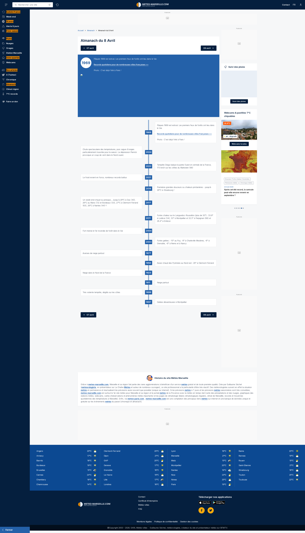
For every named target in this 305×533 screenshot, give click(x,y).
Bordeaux (40, 465)
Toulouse (243, 479)
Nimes (174, 479)
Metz (173, 460)
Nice (173, 475)
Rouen (242, 460)
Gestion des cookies (189, 521)
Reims (241, 451)
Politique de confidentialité (166, 521)
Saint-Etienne (245, 465)
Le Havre (108, 475)
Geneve (107, 465)
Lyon (173, 451)
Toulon (242, 475)
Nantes (174, 470)
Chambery (41, 479)
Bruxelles (40, 470)
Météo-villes (143, 505)
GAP (106, 460)
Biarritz (39, 460)
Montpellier (176, 465)
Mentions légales (144, 521)
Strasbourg (244, 470)
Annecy (39, 456)
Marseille (175, 456)
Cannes (39, 475)
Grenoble (108, 470)
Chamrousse (42, 484)
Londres (107, 484)
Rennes (242, 456)
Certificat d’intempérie (148, 501)
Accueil (81, 30)
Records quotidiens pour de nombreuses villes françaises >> (121, 64)
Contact (286, 5)
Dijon (106, 456)
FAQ (140, 509)
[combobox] (32, 4)
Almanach (91, 30)
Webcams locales (239, 144)
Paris (173, 484)
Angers (39, 451)
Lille (105, 479)
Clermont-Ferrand (112, 451)
